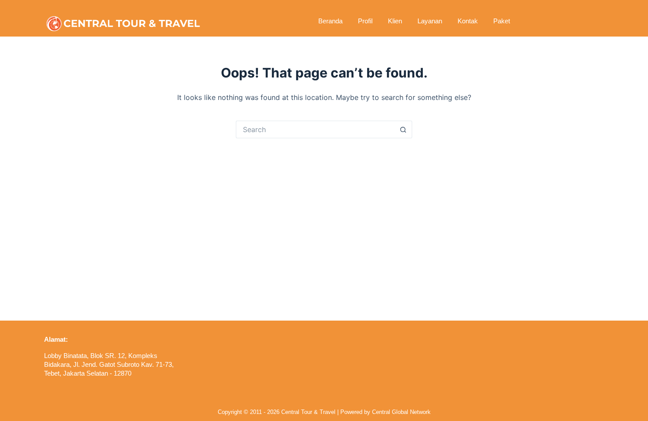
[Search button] (403, 129)
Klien (395, 21)
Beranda (330, 21)
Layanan (429, 21)
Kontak (468, 21)
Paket (501, 21)
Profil (365, 21)
